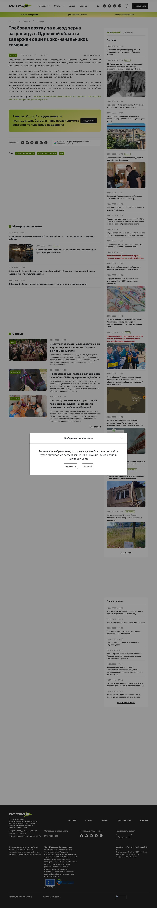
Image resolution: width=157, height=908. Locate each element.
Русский (88, 466)
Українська (70, 466)
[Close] (121, 438)
